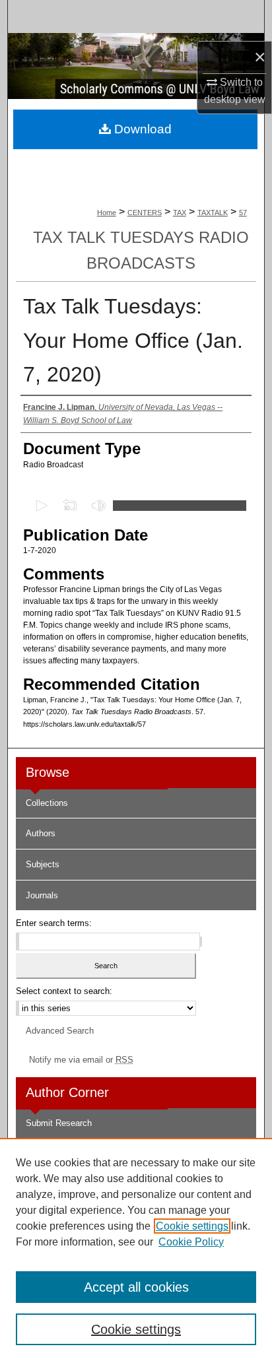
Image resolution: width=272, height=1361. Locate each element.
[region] (136, 1249)
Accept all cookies (136, 1287)
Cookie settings (192, 1226)
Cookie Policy (191, 1241)
